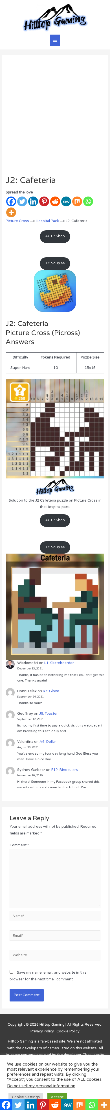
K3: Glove (51, 691)
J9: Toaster (48, 713)
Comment (19, 845)
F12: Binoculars (64, 770)
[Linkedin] (33, 201)
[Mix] (77, 201)
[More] (11, 212)
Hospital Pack (47, 221)
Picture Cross (17, 221)
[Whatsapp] (88, 201)
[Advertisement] (55, 118)
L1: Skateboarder (59, 663)
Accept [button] (57, 1097)
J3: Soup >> (55, 263)
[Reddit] (55, 201)
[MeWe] (66, 201)
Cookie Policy (68, 1031)
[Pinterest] (44, 201)
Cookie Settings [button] (26, 1097)
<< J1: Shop (55, 236)
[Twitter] (22, 201)
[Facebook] (11, 201)
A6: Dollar (47, 741)
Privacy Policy (42, 1031)
